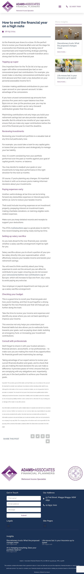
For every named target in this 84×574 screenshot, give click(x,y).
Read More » (61, 52)
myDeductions (17, 228)
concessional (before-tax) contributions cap (24, 275)
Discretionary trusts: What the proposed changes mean (68, 45)
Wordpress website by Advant (42, 572)
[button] (60, 6)
